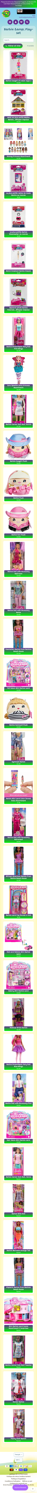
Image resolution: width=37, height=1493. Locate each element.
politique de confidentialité (19, 1474)
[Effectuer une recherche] (27, 22)
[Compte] (15, 22)
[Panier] (21, 22)
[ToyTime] (6, 14)
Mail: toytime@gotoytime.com (27, 16)
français (17, 1454)
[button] (13, 46)
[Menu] (9, 22)
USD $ (18, 1460)
